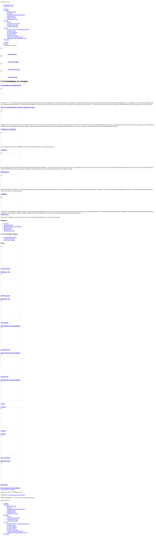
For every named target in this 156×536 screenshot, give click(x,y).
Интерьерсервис (8, 225)
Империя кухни (8, 229)
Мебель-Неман (8, 228)
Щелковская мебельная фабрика (13, 226)
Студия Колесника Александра (16, 495)
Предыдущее (4, 489)
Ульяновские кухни (9, 230)
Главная (6, 42)
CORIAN (4, 194)
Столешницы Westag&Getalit (11, 85)
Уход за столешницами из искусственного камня (18, 107)
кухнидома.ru (5, 214)
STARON (4, 150)
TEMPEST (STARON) (8, 129)
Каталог (6, 44)
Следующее (11, 489)
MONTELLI (5, 172)
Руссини (6, 223)
